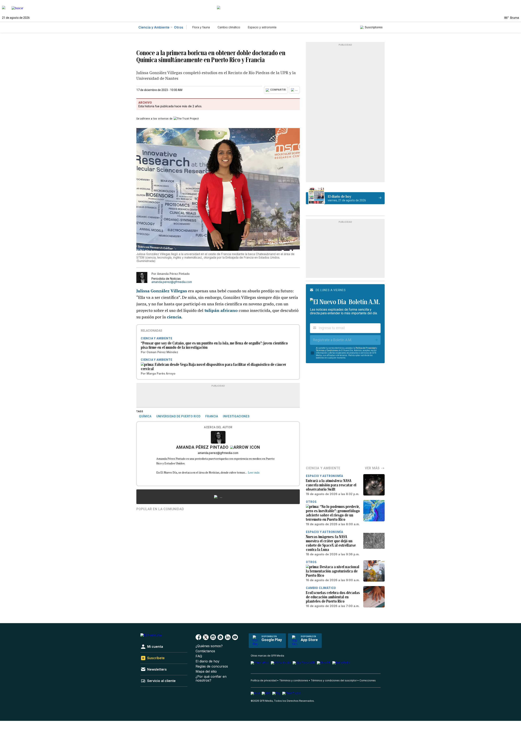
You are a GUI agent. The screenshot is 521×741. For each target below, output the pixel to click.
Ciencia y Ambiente (154, 27)
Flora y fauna (201, 27)
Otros (178, 27)
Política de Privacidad (366, 348)
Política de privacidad (264, 680)
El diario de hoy (207, 661)
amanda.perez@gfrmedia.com (171, 282)
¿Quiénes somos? (209, 646)
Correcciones (367, 680)
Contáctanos (205, 651)
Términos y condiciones (293, 680)
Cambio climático (229, 27)
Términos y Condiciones (327, 350)
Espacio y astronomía (262, 27)
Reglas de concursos (212, 666)
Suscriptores (374, 27)
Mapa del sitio (206, 671)
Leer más (253, 472)
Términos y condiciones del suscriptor (334, 680)
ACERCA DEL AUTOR (218, 427)
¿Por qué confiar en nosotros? (211, 678)
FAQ (199, 656)
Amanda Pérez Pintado (202, 448)
